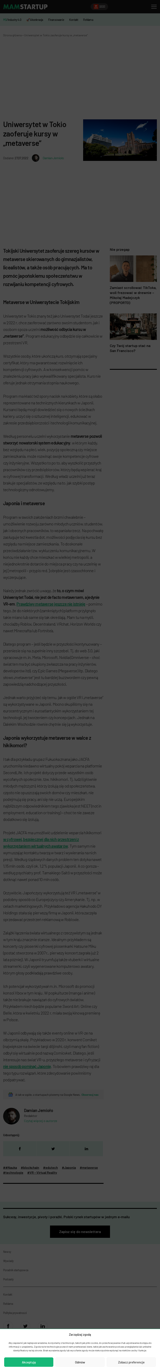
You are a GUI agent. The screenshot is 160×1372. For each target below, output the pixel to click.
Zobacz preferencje (131, 1362)
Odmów (80, 1362)
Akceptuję (29, 1362)
